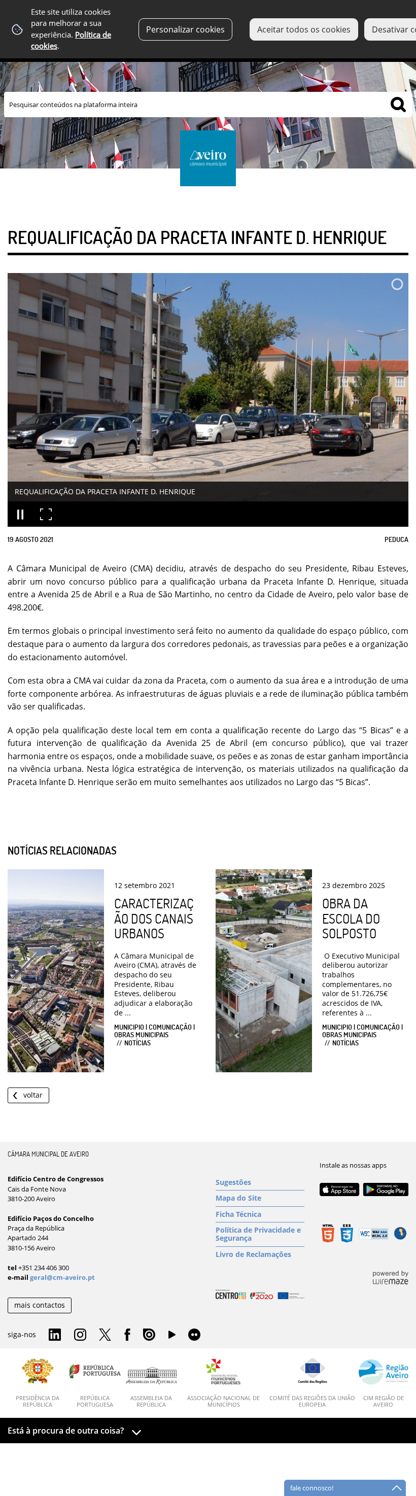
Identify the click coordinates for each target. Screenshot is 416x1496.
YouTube (172, 1337)
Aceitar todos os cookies (304, 29)
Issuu (149, 1335)
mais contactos (39, 1305)
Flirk (194, 1335)
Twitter (105, 1335)
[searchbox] (208, 104)
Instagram (80, 1335)
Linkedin (55, 1335)
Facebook (127, 1335)
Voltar (33, 1095)
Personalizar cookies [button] (185, 29)
